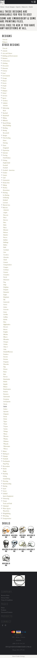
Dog (4, 282)
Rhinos (5, 387)
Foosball (5, 165)
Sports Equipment (8, 496)
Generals (5, 310)
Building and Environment (10, 56)
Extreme (5, 153)
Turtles (5, 429)
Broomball (6, 133)
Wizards (5, 444)
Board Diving (7, 123)
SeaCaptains (6, 402)
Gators (5, 305)
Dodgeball (6, 148)
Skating (5, 486)
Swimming (6, 499)
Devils (5, 277)
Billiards (5, 121)
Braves (5, 237)
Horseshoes (6, 190)
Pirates (5, 369)
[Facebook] (2, 625)
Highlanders (6, 324)
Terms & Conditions (7, 600)
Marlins (5, 334)
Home (2, 7)
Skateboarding (7, 484)
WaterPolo (6, 511)
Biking (5, 118)
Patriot (4, 83)
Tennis (5, 501)
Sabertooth (6, 397)
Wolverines (6, 446)
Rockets (5, 392)
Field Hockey (6, 158)
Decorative (6, 66)
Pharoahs (6, 364)
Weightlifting (6, 514)
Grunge (5, 78)
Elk (4, 300)
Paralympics (6, 461)
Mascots (25, 7)
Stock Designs (10, 7)
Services (5, 96)
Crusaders (6, 275)
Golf (4, 178)
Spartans (5, 411)
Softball (5, 494)
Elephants (6, 297)
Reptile (5, 384)
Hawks (5, 320)
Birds (4, 225)
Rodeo (5, 469)
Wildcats (6, 441)
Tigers (5, 421)
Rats (4, 374)
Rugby (5, 471)
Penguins (6, 362)
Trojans (5, 426)
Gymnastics (6, 180)
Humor (5, 81)
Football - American (8, 170)
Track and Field (7, 503)
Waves (5, 434)
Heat (4, 322)
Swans (5, 419)
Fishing (5, 160)
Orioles (5, 344)
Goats (5, 312)
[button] (32, 2)
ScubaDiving (6, 479)
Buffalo (5, 240)
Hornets (5, 327)
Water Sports (7, 509)
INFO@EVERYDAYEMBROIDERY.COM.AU (18, 647)
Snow (4, 489)
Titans (5, 424)
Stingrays (6, 414)
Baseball (5, 113)
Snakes (5, 409)
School (4, 93)
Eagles (5, 295)
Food (4, 73)
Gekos (5, 307)
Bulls (4, 247)
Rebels (5, 382)
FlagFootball (6, 163)
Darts (4, 145)
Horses (5, 329)
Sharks (5, 404)
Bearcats (5, 215)
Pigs (4, 367)
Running (5, 474)
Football (5, 168)
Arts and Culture (7, 53)
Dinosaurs (6, 280)
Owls (4, 349)
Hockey (5, 188)
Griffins (5, 317)
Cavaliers (6, 255)
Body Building (7, 125)
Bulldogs (5, 242)
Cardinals (6, 250)
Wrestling (6, 516)
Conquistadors (7, 265)
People (4, 86)
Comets (5, 262)
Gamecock (6, 302)
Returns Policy (5, 595)
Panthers (5, 354)
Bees (4, 222)
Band (4, 111)
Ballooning (6, 108)
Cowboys (6, 270)
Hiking (5, 185)
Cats (4, 252)
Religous (5, 42)
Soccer (5, 491)
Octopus (5, 342)
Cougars (5, 267)
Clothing (5, 63)
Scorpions (6, 399)
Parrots (5, 357)
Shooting (5, 481)
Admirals (6, 210)
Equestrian (6, 150)
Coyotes (5, 272)
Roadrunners (7, 389)
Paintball (5, 459)
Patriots (5, 359)
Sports (18, 7)
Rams (5, 372)
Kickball (5, 200)
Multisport (6, 454)
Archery (5, 101)
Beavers (5, 220)
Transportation (7, 518)
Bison (5, 227)
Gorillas (5, 314)
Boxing (5, 130)
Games (5, 175)
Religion (5, 91)
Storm (5, 417)
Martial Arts (6, 205)
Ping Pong (6, 464)
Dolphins (6, 287)
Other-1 (5, 347)
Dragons (5, 290)
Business (5, 58)
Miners (5, 337)
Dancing (5, 143)
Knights (5, 332)
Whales (5, 439)
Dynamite (6, 292)
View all (5, 40)
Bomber (5, 235)
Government (6, 76)
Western (5, 436)
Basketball (6, 116)
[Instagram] (5, 625)
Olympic (5, 456)
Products (3, 610)
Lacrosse (5, 203)
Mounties (6, 339)
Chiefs (5, 260)
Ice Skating (6, 195)
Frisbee (5, 173)
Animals (5, 51)
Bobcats (5, 232)
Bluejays (5, 230)
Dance (4, 140)
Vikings (5, 431)
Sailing (5, 476)
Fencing (5, 155)
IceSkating (6, 198)
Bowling (5, 128)
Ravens (5, 377)
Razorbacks (6, 379)
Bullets (5, 245)
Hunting (5, 193)
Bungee (5, 135)
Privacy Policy (5, 598)
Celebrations (6, 61)
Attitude (5, 106)
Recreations (6, 466)
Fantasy (5, 71)
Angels (5, 213)
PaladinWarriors (8, 352)
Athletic (5, 103)
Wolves (5, 449)
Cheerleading (6, 138)
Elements (5, 68)
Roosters (5, 394)
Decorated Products (6, 612)
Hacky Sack (6, 183)
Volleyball (6, 506)
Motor (5, 451)
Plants (4, 88)
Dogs (4, 285)
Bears (5, 217)
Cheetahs (6, 257)
